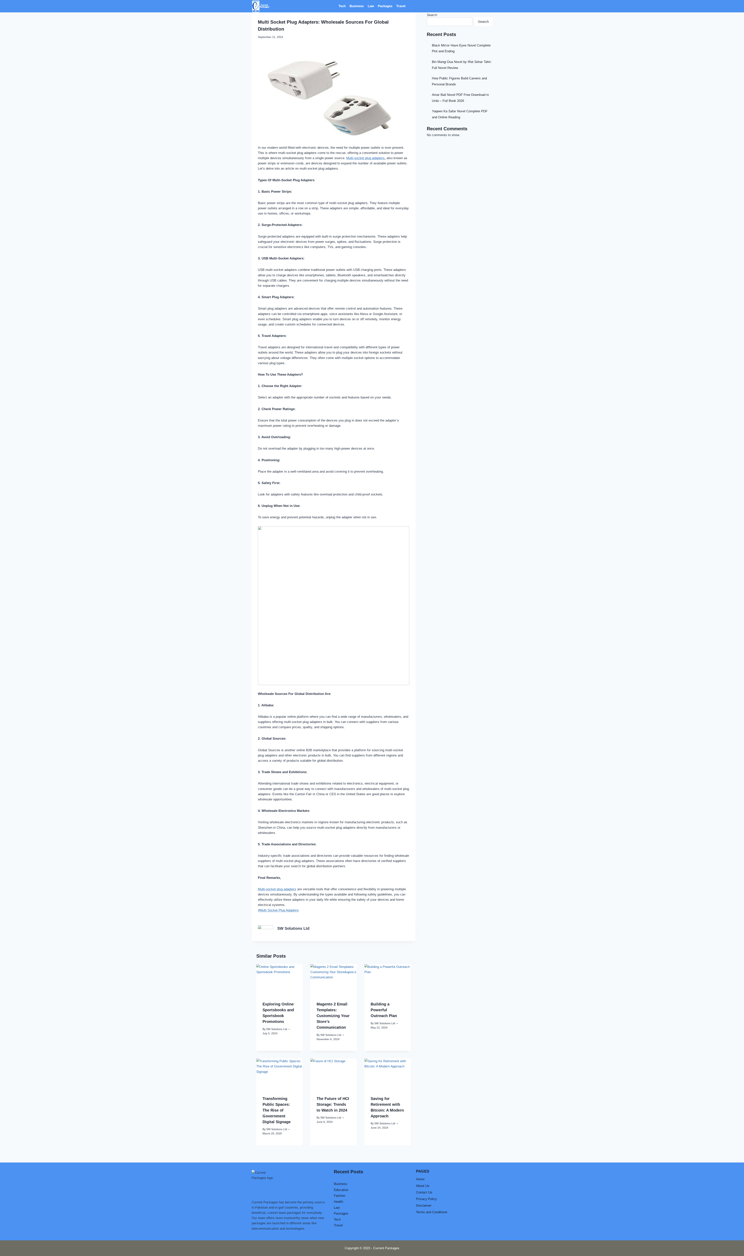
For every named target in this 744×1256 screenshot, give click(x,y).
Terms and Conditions (431, 1212)
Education (341, 1190)
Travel (401, 6)
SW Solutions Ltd (293, 928)
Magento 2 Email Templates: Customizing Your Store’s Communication (333, 1015)
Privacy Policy (426, 1199)
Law (371, 6)
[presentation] (279, 979)
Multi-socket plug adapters (277, 889)
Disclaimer (423, 1205)
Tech (342, 6)
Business (357, 6)
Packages (385, 6)
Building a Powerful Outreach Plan (384, 1010)
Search (432, 15)
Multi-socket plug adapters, (366, 158)
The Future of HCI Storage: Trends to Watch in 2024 (333, 1104)
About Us (422, 1186)
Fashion (339, 1196)
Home (420, 1179)
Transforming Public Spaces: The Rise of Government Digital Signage (277, 1110)
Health (338, 1202)
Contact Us (424, 1192)
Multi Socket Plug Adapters (278, 910)
